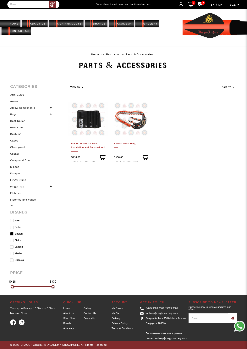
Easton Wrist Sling (124, 143)
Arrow (14, 101)
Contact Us (90, 313)
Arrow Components (22, 108)
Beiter (17, 227)
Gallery (87, 308)
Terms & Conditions (123, 328)
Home (95, 54)
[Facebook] (13, 322)
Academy (68, 328)
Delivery (116, 318)
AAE (17, 220)
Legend (18, 247)
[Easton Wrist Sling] (131, 119)
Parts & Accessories (139, 54)
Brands (67, 323)
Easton (18, 234)
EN (213, 4)
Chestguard (17, 147)
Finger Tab (17, 187)
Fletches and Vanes (23, 200)
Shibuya (19, 260)
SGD (233, 4)
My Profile (117, 308)
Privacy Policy (120, 323)
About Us (68, 313)
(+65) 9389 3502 (155, 308)
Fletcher (15, 193)
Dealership (89, 318)
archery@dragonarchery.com (162, 313)
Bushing (15, 134)
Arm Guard (17, 95)
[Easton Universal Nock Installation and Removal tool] (88, 119)
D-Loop (14, 167)
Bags (13, 114)
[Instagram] (22, 322)
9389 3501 (172, 308)
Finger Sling (18, 180)
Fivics (17, 240)
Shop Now (112, 54)
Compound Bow (20, 160)
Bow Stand (17, 127)
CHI (221, 4)
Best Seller (17, 121)
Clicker (14, 154)
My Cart (116, 313)
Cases (14, 141)
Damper (15, 173)
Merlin (18, 253)
